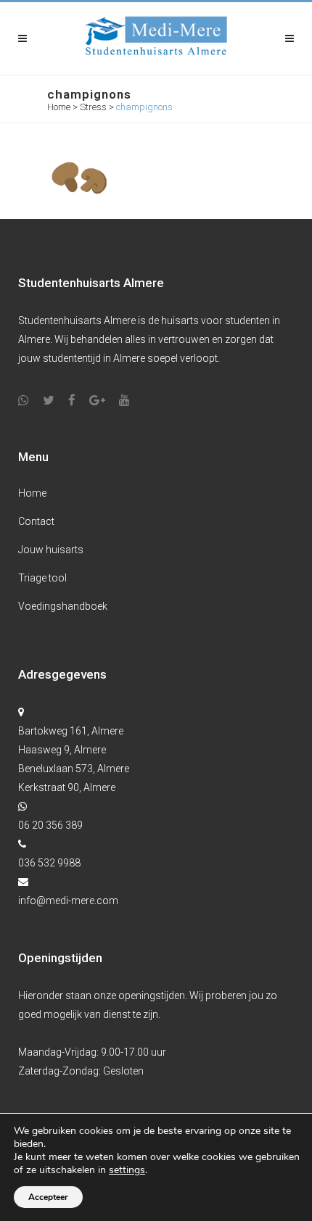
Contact (36, 521)
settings (127, 1170)
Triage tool (42, 578)
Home (58, 107)
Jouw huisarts (50, 549)
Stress (93, 107)
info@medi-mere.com (68, 900)
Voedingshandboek (62, 606)
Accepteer (48, 1197)
